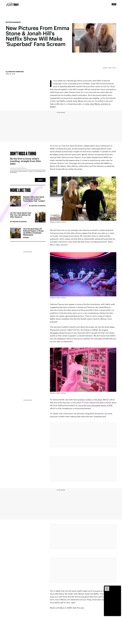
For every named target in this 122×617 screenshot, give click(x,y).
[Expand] (106, 587)
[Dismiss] (118, 587)
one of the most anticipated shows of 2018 (95, 405)
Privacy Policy (13, 172)
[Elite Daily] (12, 4)
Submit (40, 180)
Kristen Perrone (16, 71)
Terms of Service (39, 171)
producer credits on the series (90, 400)
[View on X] (83, 435)
